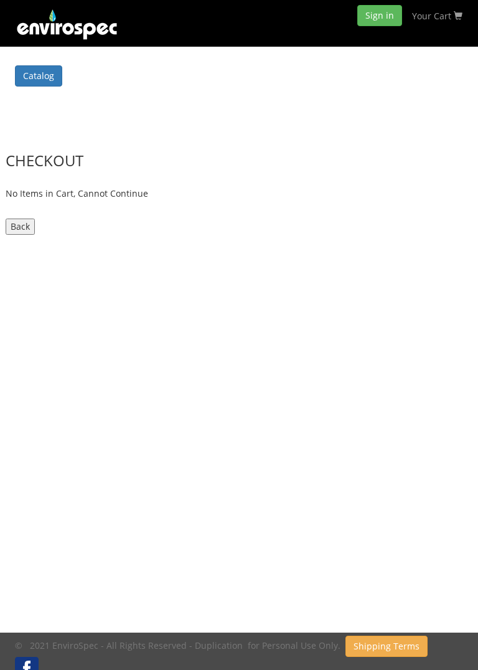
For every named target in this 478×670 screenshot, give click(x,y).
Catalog (38, 76)
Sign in (379, 15)
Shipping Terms (386, 646)
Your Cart (433, 16)
